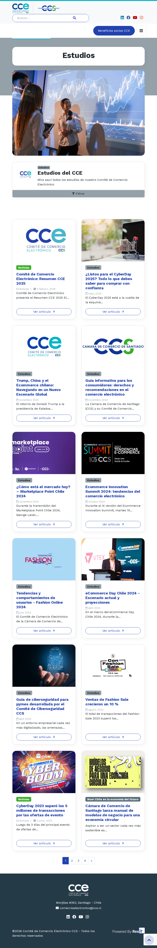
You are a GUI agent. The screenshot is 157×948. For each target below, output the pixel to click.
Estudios (43, 167)
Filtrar (80, 193)
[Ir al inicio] (22, 8)
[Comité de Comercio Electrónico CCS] (78, 890)
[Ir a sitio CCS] (49, 8)
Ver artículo (42, 311)
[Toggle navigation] (141, 31)
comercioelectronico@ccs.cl (80, 908)
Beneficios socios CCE (114, 30)
